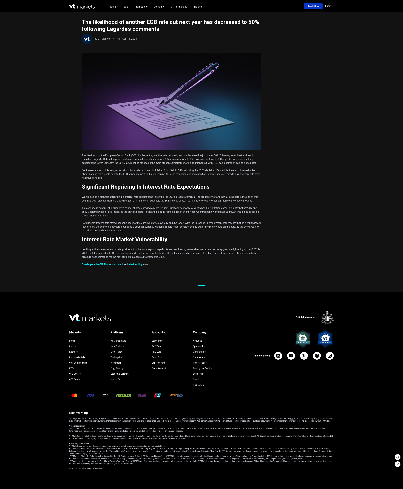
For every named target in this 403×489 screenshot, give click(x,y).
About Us (197, 341)
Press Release (200, 363)
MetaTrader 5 (117, 346)
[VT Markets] (82, 6)
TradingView (117, 357)
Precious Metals (77, 357)
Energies (73, 352)
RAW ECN (156, 346)
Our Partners (199, 352)
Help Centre (198, 385)
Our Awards (199, 357)
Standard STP (158, 341)
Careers (197, 379)
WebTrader (116, 363)
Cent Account (158, 363)
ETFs (71, 368)
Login (328, 6)
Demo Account (159, 368)
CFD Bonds (74, 379)
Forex (72, 341)
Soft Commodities (78, 363)
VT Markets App (118, 341)
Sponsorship (199, 346)
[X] (304, 356)
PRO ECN (156, 352)
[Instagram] (330, 356)
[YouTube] (291, 356)
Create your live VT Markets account (102, 264)
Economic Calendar (120, 374)
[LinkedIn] (278, 356)
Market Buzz (117, 379)
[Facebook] (317, 356)
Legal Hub (198, 374)
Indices (72, 346)
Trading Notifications (203, 368)
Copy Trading (117, 368)
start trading (135, 264)
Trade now (313, 6)
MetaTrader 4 (117, 352)
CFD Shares (75, 374)
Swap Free (157, 357)
